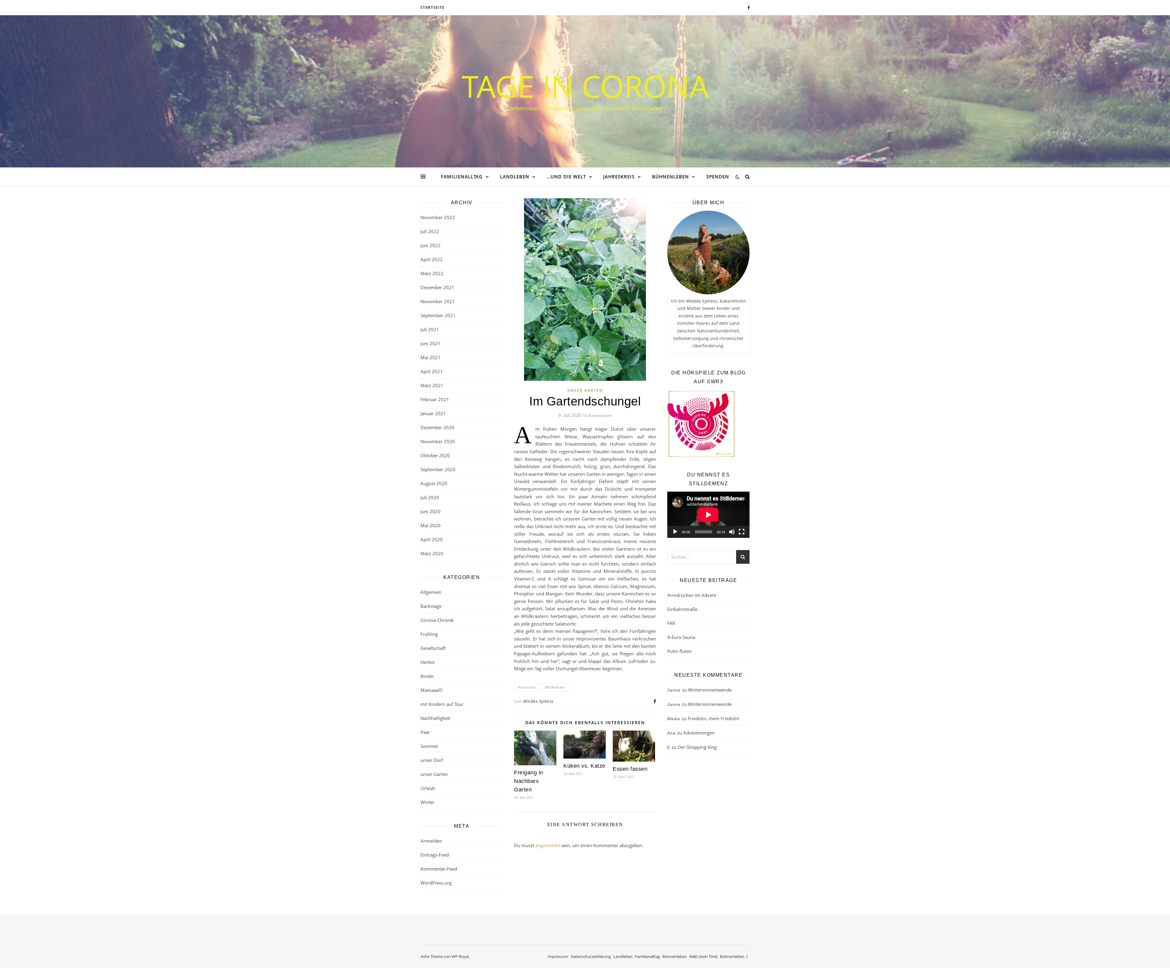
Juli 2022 (429, 231)
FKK (671, 623)
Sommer (429, 746)
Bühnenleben (670, 177)
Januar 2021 (433, 413)
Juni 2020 (430, 511)
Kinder (427, 676)
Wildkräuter (555, 687)
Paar (425, 732)
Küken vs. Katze (584, 766)
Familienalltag (462, 177)
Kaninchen (527, 687)
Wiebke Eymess (538, 701)
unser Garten (434, 774)
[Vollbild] (742, 532)
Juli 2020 (429, 497)
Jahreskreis (619, 177)
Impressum (558, 956)
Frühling (429, 634)
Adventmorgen (698, 733)
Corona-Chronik (437, 620)
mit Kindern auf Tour (441, 704)
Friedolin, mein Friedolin (713, 718)
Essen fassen (630, 769)
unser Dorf (431, 760)
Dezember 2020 (437, 427)
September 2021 (438, 315)
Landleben (514, 177)
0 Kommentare (598, 415)
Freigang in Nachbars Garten (528, 781)
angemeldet (547, 845)
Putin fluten (679, 651)
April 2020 (431, 539)
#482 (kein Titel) (703, 956)
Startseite (432, 7)
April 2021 (431, 371)
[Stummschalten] (732, 532)
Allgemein (430, 592)
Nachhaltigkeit (435, 718)
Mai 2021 (430, 357)
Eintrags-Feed (434, 855)
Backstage (430, 606)
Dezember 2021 (437, 287)
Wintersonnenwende (710, 690)
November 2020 (437, 441)
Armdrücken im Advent (691, 595)
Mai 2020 (430, 525)
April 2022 (431, 259)
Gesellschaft (433, 648)
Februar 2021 (434, 399)
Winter (427, 802)
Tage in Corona (585, 86)
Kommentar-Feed (438, 869)
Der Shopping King (697, 747)
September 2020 (438, 469)
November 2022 (437, 217)
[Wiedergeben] (675, 532)
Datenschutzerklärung (591, 956)
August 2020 (433, 483)
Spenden (717, 177)
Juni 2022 (430, 245)
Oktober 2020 (435, 455)
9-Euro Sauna (681, 637)
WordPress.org (436, 883)
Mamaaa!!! (431, 690)
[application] (708, 515)
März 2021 (431, 385)
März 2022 (431, 273)
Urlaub (427, 788)
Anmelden (431, 841)
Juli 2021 (429, 329)
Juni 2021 (430, 343)
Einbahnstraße (682, 609)
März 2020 (431, 553)
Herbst (427, 662)
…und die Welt (566, 177)
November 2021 (437, 301)
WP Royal (460, 956)
